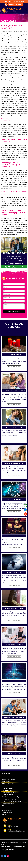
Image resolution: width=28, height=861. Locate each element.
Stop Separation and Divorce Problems (11, 808)
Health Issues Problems (14, 644)
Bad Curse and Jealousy (7, 794)
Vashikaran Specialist (7, 810)
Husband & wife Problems (14, 463)
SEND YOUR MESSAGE (14, 311)
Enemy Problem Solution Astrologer (10, 792)
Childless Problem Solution (14, 391)
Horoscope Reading (14, 499)
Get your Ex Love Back (14, 427)
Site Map (4, 814)
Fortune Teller (14, 536)
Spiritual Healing (6, 805)
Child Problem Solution (7, 790)
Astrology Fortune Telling (8, 783)
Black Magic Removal (14, 354)
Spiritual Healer (14, 681)
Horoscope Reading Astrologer (9, 799)
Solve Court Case (14, 753)
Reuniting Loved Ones (7, 812)
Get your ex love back (7, 786)
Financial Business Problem (14, 717)
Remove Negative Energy (14, 608)
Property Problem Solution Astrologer (11, 797)
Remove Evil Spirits (14, 572)
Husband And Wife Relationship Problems (11, 801)
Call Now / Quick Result (14, 366)
